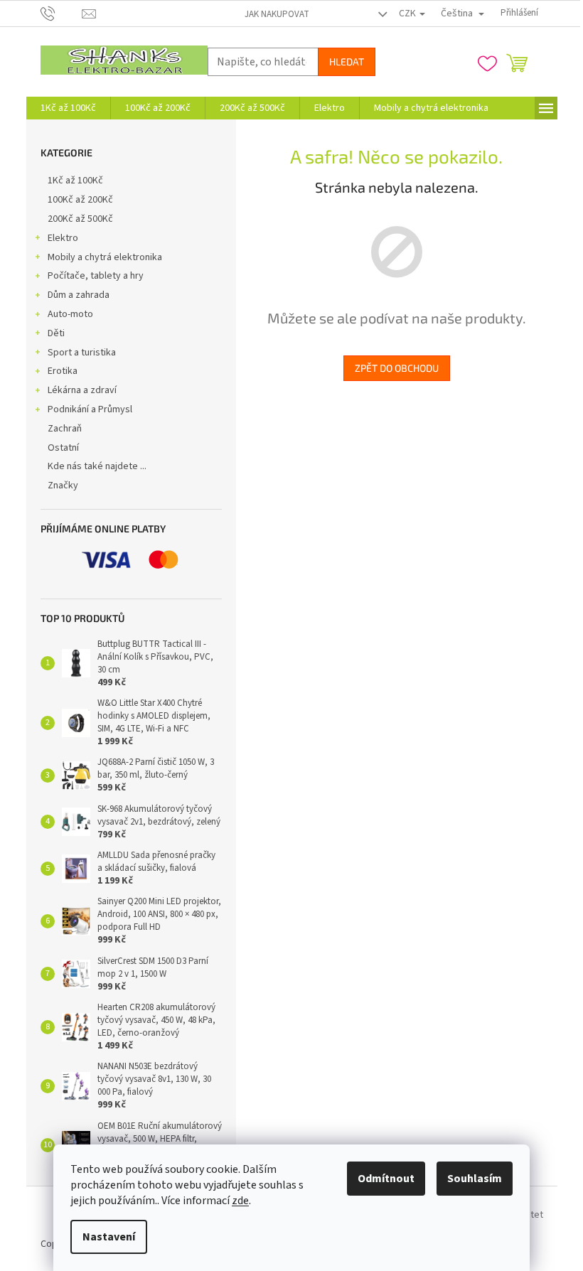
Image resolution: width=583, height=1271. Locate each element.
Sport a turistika (82, 352)
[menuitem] (68, 108)
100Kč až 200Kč (80, 200)
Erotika (62, 371)
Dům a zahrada (78, 295)
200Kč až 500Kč (80, 219)
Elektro (63, 238)
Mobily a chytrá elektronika (105, 257)
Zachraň (65, 429)
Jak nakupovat (277, 14)
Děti (56, 333)
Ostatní (63, 448)
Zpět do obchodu (397, 368)
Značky (63, 485)
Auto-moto (70, 314)
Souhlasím (474, 1178)
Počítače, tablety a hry (96, 276)
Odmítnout (386, 1178)
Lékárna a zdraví (82, 390)
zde (240, 1200)
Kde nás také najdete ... (97, 466)
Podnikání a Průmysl (90, 409)
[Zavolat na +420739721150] (61, 12)
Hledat (346, 61)
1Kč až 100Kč (75, 180)
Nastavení (108, 1237)
